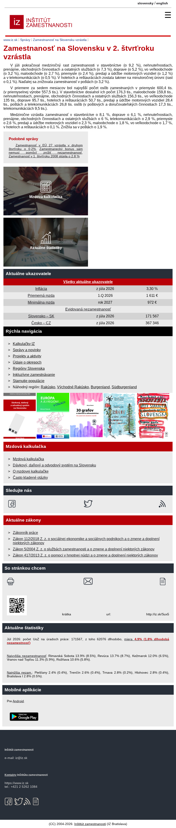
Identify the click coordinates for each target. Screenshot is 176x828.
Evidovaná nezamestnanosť (88, 309)
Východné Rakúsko (73, 387)
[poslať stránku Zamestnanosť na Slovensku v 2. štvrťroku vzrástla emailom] (88, 581)
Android (18, 701)
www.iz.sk (10, 40)
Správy (25, 40)
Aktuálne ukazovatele (28, 273)
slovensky (146, 3)
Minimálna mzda (41, 302)
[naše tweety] (88, 503)
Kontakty (10, 775)
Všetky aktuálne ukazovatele (88, 282)
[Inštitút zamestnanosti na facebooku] (12, 503)
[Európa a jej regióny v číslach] (53, 437)
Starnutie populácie (28, 381)
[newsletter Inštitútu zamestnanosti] (164, 581)
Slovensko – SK (41, 316)
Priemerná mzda (41, 295)
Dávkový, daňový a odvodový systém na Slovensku (54, 465)
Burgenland (100, 387)
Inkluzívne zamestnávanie (34, 375)
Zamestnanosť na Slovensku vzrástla (60, 40)
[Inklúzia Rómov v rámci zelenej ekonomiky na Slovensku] (120, 437)
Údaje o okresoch (27, 362)
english (162, 3)
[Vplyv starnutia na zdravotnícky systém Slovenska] (153, 437)
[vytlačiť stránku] (11, 581)
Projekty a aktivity (27, 356)
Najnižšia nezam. (19, 672)
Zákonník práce (25, 533)
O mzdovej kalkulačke (31, 471)
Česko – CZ (41, 323)
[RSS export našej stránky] (163, 503)
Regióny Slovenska (29, 368)
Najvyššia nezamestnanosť (26, 656)
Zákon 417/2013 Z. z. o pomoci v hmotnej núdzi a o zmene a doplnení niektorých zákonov (85, 555)
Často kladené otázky (30, 478)
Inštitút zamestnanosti (90, 824)
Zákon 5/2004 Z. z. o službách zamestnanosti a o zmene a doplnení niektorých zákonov (83, 549)
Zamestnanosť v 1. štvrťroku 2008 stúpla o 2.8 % (44, 156)
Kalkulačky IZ (24, 344)
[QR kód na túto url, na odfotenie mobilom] (17, 614)
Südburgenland (124, 387)
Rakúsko (48, 387)
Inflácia (41, 289)
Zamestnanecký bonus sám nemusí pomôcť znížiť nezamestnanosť (46, 150)
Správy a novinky (27, 350)
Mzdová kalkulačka (28, 459)
